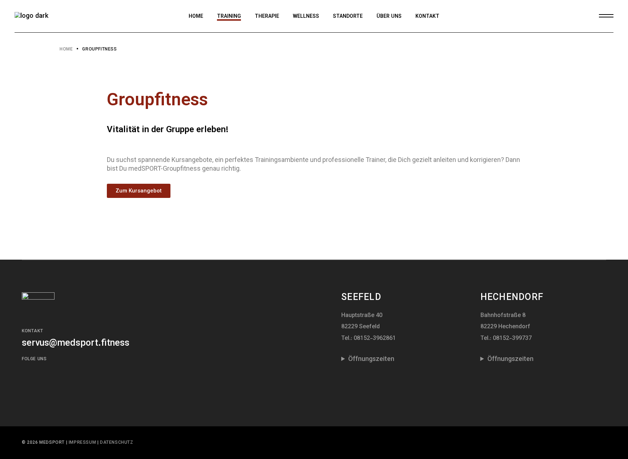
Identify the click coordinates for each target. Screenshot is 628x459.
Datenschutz (116, 442)
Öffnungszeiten (371, 359)
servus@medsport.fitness (75, 343)
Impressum (83, 442)
